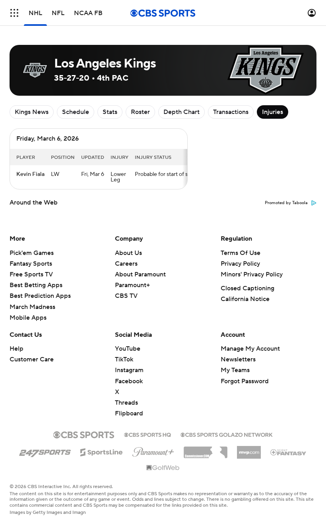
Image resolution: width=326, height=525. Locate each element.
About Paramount (140, 274)
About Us (128, 253)
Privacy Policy (240, 264)
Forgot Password (245, 381)
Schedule (75, 112)
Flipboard (129, 413)
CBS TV (126, 296)
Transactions (230, 112)
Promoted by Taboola (286, 203)
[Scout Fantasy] (288, 452)
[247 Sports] (45, 451)
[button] (14, 13)
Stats (110, 112)
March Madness (32, 307)
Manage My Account (250, 349)
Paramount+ (132, 285)
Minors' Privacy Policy (252, 274)
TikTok (124, 359)
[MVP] (249, 449)
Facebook (129, 381)
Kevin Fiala (30, 174)
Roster (140, 112)
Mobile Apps (28, 318)
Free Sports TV (31, 274)
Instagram (129, 370)
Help (16, 349)
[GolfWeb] (163, 468)
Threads (126, 403)
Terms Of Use (240, 253)
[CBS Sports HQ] (147, 434)
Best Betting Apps (36, 285)
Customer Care (32, 359)
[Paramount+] (153, 450)
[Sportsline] (101, 451)
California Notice (245, 299)
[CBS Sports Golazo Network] (226, 434)
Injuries (272, 112)
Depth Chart (181, 112)
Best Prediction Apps (40, 296)
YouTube (127, 349)
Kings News (32, 112)
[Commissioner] (205, 450)
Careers (126, 264)
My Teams (235, 370)
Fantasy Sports (31, 264)
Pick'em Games (32, 253)
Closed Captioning (247, 288)
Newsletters (238, 359)
